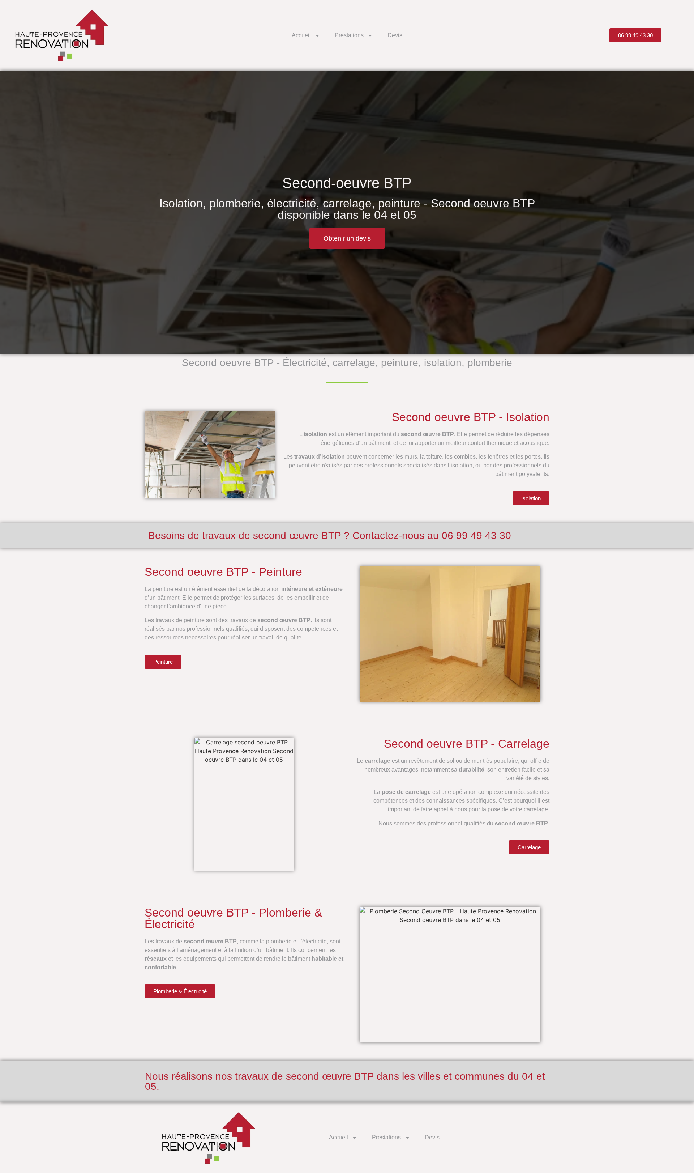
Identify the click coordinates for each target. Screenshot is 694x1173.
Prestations (349, 35)
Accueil (301, 35)
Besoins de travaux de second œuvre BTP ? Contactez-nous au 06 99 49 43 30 (329, 535)
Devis (394, 35)
